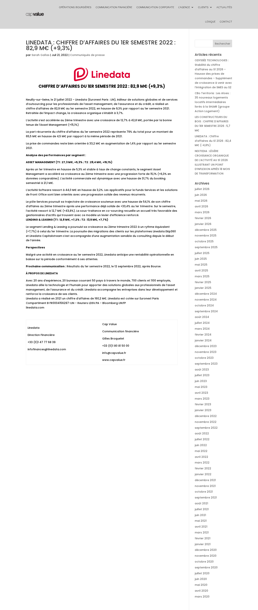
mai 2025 (201, 265)
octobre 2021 (204, 492)
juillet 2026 (202, 189)
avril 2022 (201, 457)
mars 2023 (202, 399)
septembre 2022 (206, 428)
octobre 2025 (204, 241)
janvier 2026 (203, 224)
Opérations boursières (75, 7)
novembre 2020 (205, 556)
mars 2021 (202, 532)
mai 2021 (201, 521)
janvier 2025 (203, 288)
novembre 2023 (205, 352)
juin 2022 (201, 445)
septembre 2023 (206, 364)
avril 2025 (201, 270)
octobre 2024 (204, 305)
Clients (203, 7)
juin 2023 (201, 381)
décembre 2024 (206, 294)
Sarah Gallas (40, 55)
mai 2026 (201, 201)
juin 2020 (201, 579)
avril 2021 (201, 527)
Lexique (210, 21)
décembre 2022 (206, 416)
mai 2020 (201, 585)
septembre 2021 (206, 497)
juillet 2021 (202, 509)
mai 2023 (201, 387)
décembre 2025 (206, 230)
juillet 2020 (202, 573)
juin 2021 (200, 515)
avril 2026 (201, 206)
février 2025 (203, 282)
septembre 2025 (206, 247)
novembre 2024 (206, 300)
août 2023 (202, 369)
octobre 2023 (204, 358)
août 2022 (202, 433)
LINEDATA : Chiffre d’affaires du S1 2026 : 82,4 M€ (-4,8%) (213, 140)
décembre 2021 (205, 480)
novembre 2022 (205, 422)
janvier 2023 (203, 410)
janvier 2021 (203, 544)
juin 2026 (201, 195)
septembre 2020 (206, 567)
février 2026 (203, 218)
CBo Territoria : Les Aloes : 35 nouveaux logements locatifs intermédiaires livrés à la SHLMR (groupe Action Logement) (212, 102)
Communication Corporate (155, 7)
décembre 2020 (206, 550)
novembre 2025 (205, 235)
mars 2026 (202, 212)
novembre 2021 (205, 486)
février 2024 (203, 334)
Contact (226, 21)
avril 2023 (201, 393)
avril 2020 (201, 591)
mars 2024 (202, 329)
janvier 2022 (203, 474)
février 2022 (203, 468)
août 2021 (201, 503)
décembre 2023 (206, 346)
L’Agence (184, 7)
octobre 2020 (204, 561)
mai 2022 (201, 451)
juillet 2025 (202, 253)
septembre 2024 (206, 311)
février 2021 (202, 538)
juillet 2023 (202, 375)
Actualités (224, 7)
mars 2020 (202, 596)
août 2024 (202, 317)
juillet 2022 (202, 439)
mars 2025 (202, 276)
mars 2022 (202, 462)
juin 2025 (201, 259)
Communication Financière (114, 7)
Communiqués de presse (87, 55)
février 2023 (203, 404)
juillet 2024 (202, 323)
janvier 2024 (203, 340)
